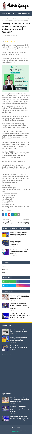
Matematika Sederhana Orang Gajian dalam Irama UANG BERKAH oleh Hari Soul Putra (19, 296)
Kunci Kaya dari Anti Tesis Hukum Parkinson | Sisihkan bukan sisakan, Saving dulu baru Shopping (20, 315)
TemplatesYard (15, 430)
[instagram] (23, 285)
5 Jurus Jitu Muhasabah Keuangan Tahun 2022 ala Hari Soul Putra (19, 330)
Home (13, 427)
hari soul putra (6, 35)
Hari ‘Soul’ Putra (10, 41)
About (18, 427)
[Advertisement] (16, 374)
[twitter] (9, 285)
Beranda (4, 19)
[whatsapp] (9, 281)
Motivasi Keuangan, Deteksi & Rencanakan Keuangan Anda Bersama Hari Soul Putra (18, 234)
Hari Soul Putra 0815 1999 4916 (16, 13)
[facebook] (23, 281)
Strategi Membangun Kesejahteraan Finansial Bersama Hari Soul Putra (19, 242)
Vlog (3, 272)
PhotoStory (9, 19)
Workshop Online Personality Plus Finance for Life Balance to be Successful (19, 251)
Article (4, 266)
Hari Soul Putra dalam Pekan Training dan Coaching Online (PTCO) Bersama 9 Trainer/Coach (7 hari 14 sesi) (19, 306)
